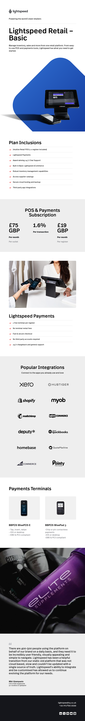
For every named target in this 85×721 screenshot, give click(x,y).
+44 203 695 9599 (67, 705)
